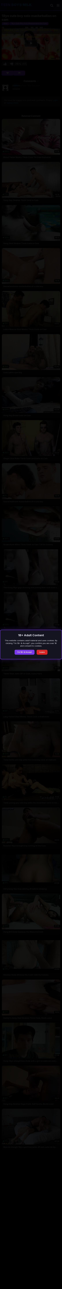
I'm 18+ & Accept (24, 652)
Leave (42, 652)
